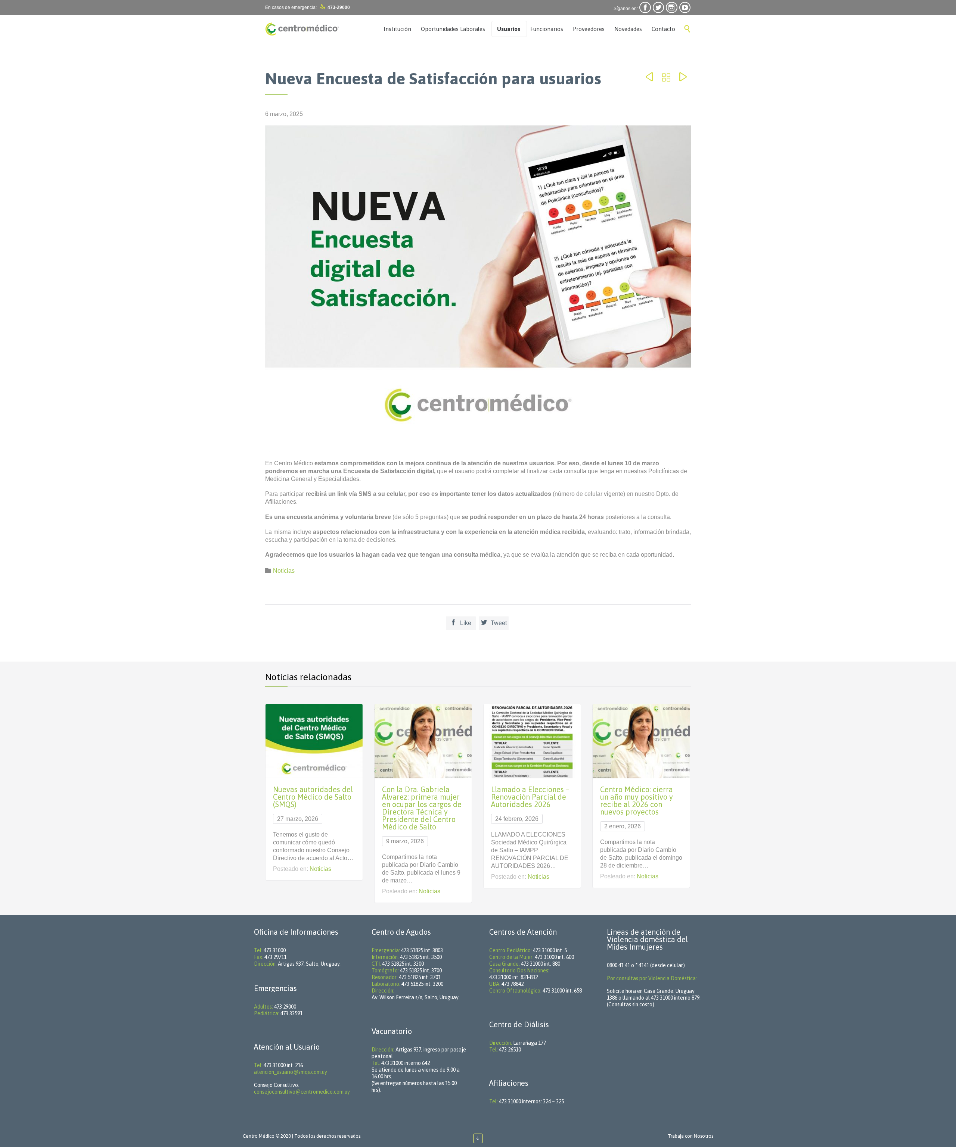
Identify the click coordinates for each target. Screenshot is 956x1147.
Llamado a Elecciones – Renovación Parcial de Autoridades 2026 (530, 797)
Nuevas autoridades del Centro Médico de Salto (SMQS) (313, 797)
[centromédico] (302, 29)
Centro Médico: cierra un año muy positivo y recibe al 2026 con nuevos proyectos (636, 800)
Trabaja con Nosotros (690, 1136)
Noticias (284, 571)
